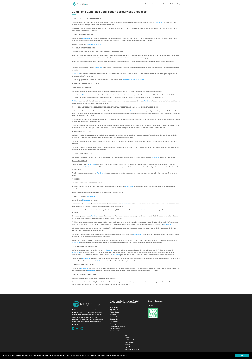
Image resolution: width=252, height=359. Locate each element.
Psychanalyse (129, 342)
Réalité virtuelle (129, 340)
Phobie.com (159, 22)
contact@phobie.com (94, 44)
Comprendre (156, 4)
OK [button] (242, 355)
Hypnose (127, 337)
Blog (178, 4)
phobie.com (141, 11)
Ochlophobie (114, 321)
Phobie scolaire (115, 328)
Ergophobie (114, 319)
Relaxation (128, 344)
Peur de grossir (115, 324)
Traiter (172, 4)
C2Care (150, 305)
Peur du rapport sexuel (117, 326)
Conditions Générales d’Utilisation (134, 80)
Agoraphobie (114, 310)
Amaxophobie (114, 312)
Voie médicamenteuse (132, 349)
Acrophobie (114, 307)
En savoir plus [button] (122, 355)
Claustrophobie (115, 317)
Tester (165, 4)
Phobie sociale (115, 331)
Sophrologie (129, 347)
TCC (126, 335)
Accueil (147, 4)
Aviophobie (113, 314)
